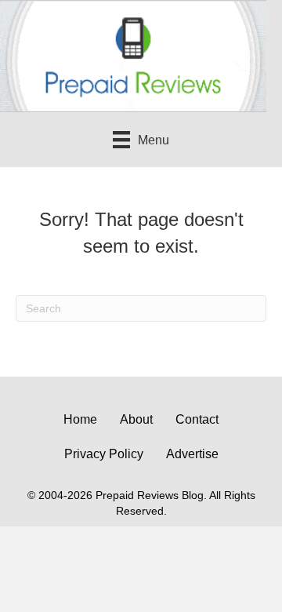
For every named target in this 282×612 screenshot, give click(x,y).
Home (80, 419)
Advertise (192, 454)
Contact (197, 419)
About (136, 419)
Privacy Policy (103, 454)
